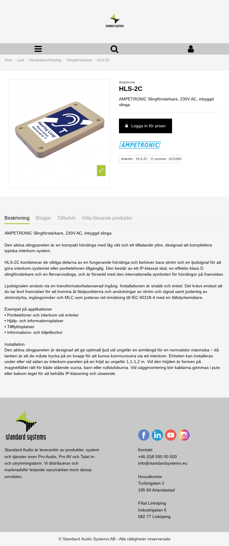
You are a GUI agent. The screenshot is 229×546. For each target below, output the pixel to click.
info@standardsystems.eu (162, 463)
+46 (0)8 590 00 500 (157, 456)
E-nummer (158, 159)
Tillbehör (66, 218)
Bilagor (43, 218)
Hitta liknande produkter (107, 218)
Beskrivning (17, 218)
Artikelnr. (127, 159)
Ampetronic (127, 82)
